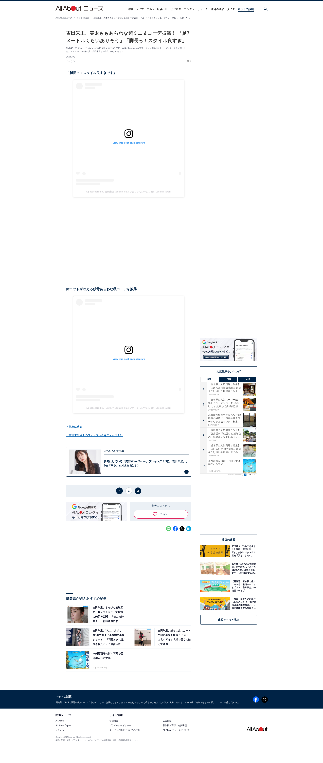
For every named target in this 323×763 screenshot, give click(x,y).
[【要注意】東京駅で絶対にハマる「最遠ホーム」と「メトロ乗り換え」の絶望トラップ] (243, 586)
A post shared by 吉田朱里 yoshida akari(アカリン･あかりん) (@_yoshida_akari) (128, 191)
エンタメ (189, 9)
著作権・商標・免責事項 (175, 725)
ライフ (140, 9)
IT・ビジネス (173, 9)
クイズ (231, 9)
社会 (160, 9)
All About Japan (63, 725)
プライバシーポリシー (120, 725)
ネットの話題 (246, 9)
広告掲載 (167, 721)
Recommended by (236, 475)
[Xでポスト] (182, 528)
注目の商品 (217, 9)
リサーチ (202, 9)
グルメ (151, 9)
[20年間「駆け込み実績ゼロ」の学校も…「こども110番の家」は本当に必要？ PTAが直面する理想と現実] (243, 568)
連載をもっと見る (228, 619)
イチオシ (60, 730)
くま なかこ (71, 61)
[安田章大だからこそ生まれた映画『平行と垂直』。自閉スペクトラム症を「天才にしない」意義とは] (243, 551)
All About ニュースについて (176, 730)
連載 (130, 9)
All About (60, 721)
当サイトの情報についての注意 (124, 730)
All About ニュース (64, 18)
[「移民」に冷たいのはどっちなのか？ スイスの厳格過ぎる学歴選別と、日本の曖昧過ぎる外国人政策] (243, 603)
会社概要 (113, 721)
